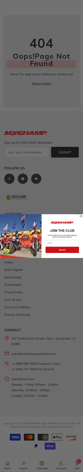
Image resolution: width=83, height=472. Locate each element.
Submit (62, 249)
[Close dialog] (81, 216)
